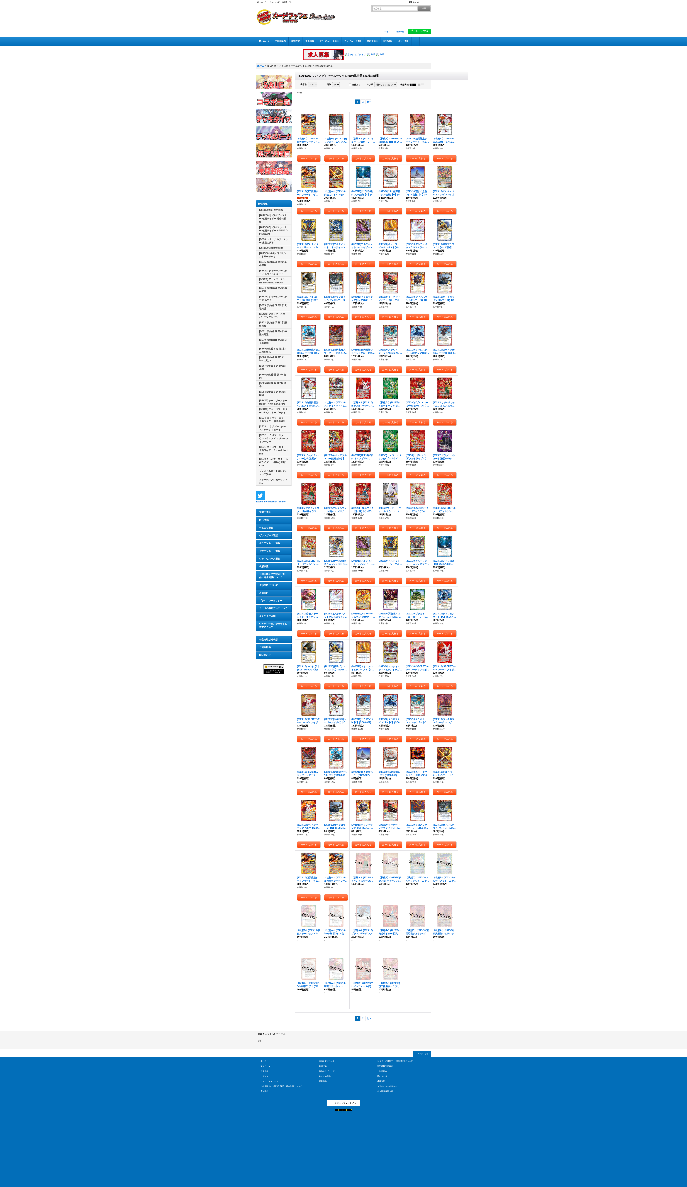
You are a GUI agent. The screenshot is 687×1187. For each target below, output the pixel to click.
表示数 (304, 84)
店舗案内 (264, 593)
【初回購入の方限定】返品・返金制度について (272, 576)
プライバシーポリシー (270, 600)
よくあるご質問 (267, 616)
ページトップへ (424, 1054)
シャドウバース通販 (269, 558)
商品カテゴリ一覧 (327, 1071)
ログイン (386, 31)
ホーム (263, 1061)
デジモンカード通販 (269, 551)
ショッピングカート (269, 1081)
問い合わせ (265, 655)
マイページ (265, 1066)
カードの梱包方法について (273, 608)
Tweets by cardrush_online (271, 501)
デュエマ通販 (266, 527)
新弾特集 (323, 1066)
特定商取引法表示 (268, 639)
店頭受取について (268, 585)
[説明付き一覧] (422, 84)
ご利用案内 (265, 647)
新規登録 (400, 31)
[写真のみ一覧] (414, 84)
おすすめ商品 (325, 1076)
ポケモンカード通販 (269, 543)
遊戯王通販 (265, 512)
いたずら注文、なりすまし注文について (273, 625)
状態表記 (264, 566)
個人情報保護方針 (385, 1091)
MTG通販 (264, 520)
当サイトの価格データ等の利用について (395, 1061)
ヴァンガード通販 (268, 535)
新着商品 (323, 1081)
